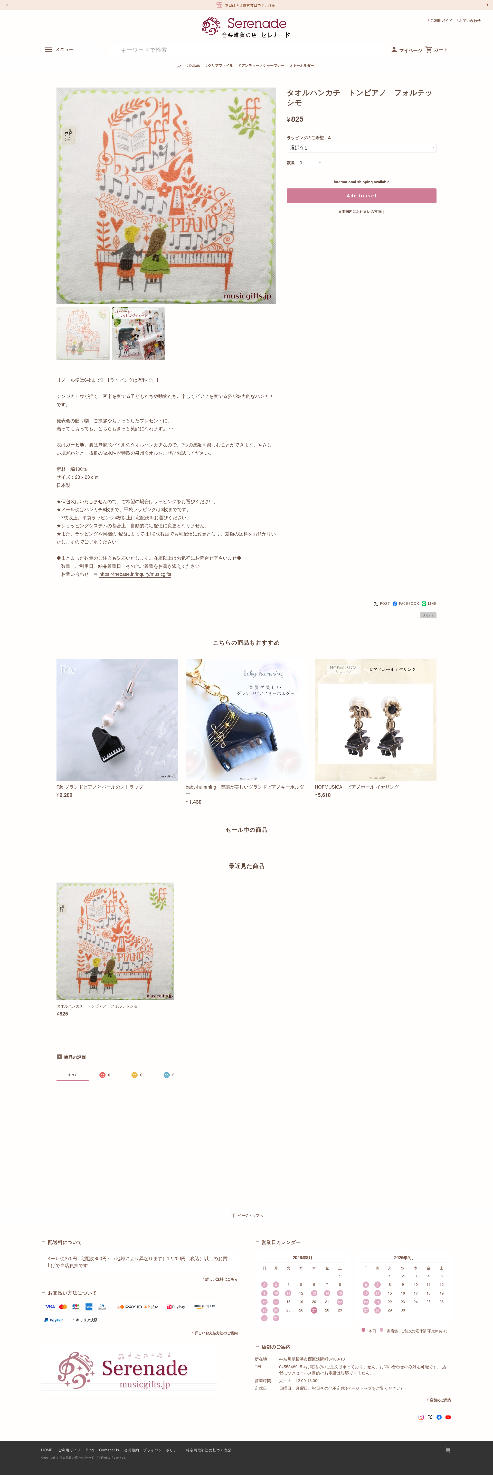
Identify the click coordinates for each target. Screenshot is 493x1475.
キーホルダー (303, 65)
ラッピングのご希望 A (309, 137)
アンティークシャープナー (263, 65)
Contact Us (109, 1449)
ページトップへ (246, 1215)
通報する (428, 615)
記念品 (194, 65)
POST (385, 603)
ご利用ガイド (441, 20)
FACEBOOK (409, 603)
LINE (432, 603)
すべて (72, 1074)
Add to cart (362, 195)
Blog (90, 1449)
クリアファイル (220, 65)
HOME (47, 1449)
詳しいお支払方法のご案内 (216, 1332)
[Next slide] (436, 847)
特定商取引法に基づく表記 (208, 1449)
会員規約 (131, 1449)
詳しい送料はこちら (221, 1278)
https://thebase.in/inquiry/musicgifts (135, 573)
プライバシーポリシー (162, 1449)
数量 (291, 162)
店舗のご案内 (440, 1399)
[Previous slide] (56, 847)
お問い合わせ (470, 20)
